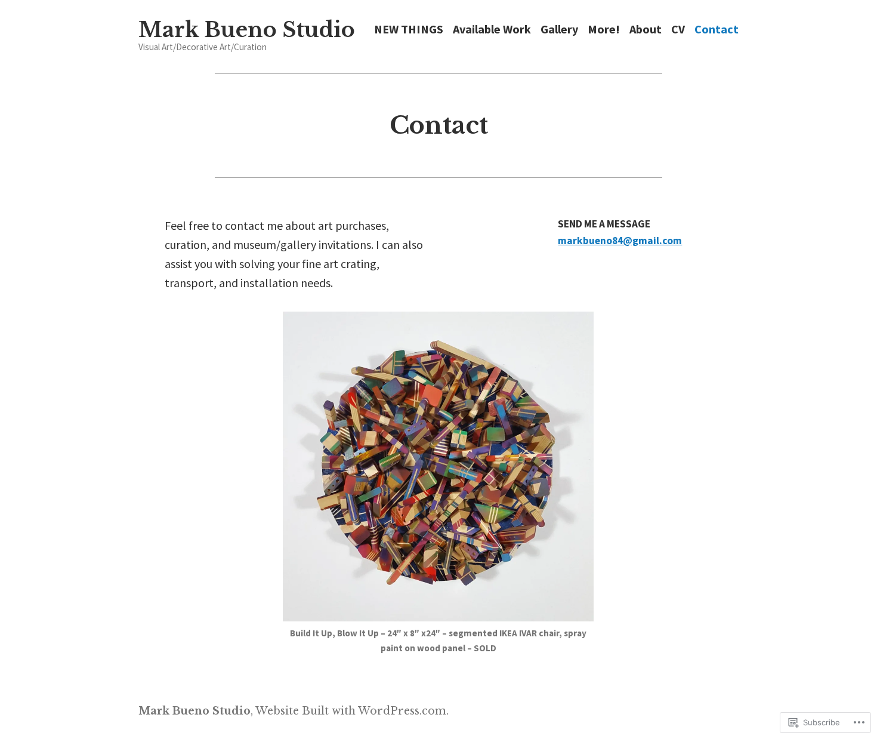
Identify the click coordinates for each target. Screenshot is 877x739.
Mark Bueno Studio (246, 29)
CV (678, 29)
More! (604, 29)
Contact (716, 29)
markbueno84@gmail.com (620, 240)
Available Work (492, 29)
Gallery (559, 29)
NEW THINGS (408, 29)
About (645, 29)
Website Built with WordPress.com (350, 711)
